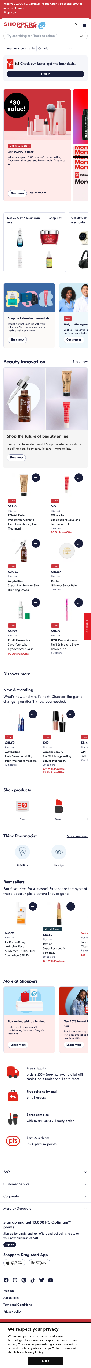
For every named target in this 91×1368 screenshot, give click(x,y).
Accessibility (11, 1297)
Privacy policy (12, 1311)
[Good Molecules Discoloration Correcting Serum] (49, 259)
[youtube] (50, 1280)
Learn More (71, 1079)
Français (8, 1291)
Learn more (37, 192)
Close (45, 1361)
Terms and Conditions (17, 1304)
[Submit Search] (81, 36)
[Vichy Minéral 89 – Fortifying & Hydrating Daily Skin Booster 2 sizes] (20, 237)
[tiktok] (33, 1280)
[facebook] (6, 1280)
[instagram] (15, 1280)
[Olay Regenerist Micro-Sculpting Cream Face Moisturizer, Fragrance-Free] (49, 237)
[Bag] (76, 25)
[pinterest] (24, 1280)
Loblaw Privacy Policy (28, 1352)
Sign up (9, 1244)
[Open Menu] (84, 25)
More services (77, 836)
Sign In (45, 73)
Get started (74, 339)
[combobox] (45, 36)
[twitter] (41, 1280)
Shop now (10, 12)
